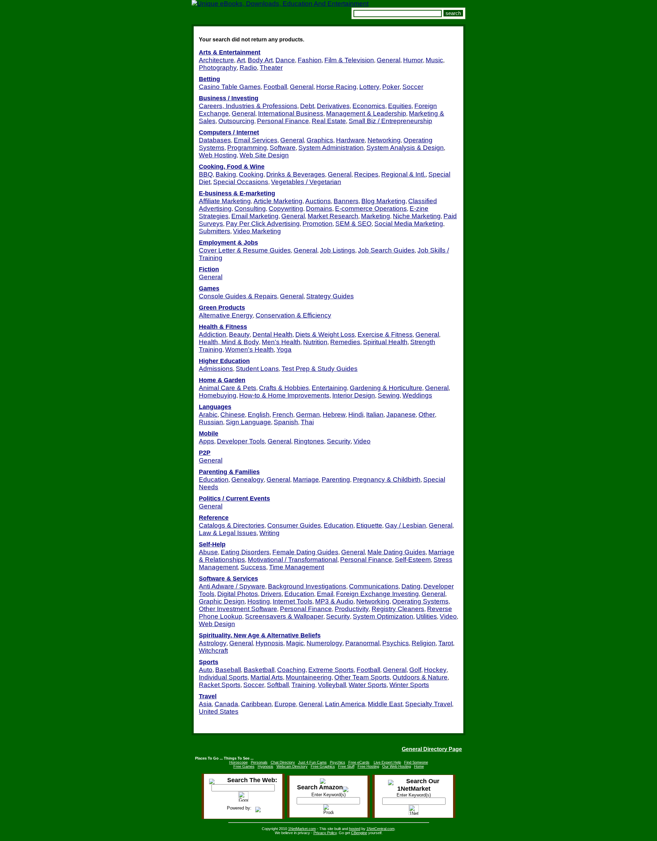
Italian (375, 414)
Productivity (352, 608)
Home (419, 766)
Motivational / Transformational (292, 559)
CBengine (359, 833)
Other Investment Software (238, 608)
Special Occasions (240, 181)
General (388, 60)
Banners (346, 201)
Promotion (317, 223)
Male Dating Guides (397, 552)
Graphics (320, 140)
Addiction (212, 334)
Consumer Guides (294, 525)
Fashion (310, 60)
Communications (374, 586)
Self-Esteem (413, 559)
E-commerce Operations (371, 208)
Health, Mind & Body (229, 342)
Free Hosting (368, 766)
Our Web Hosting (396, 766)
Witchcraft (213, 650)
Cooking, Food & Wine (232, 166)
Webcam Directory (292, 766)
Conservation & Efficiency (293, 315)
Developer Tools (241, 441)
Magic (295, 643)
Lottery (369, 86)
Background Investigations (307, 586)
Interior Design (353, 395)
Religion (424, 643)
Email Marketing (255, 216)
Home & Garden (222, 380)
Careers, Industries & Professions (248, 105)
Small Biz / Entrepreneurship (390, 121)
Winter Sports (409, 684)
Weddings (417, 395)
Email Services (256, 140)
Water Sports (368, 684)
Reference (214, 517)
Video (362, 441)
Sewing (389, 395)
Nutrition (315, 342)
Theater (271, 67)
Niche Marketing (417, 216)
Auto (205, 669)
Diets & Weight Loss (325, 334)
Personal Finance (283, 121)
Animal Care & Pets (227, 387)
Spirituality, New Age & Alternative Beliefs (260, 635)
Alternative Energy (226, 315)
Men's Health (281, 342)
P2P (204, 452)
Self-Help (212, 544)
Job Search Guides (386, 250)
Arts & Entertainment (229, 52)
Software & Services (228, 578)
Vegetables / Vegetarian (306, 181)
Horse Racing (336, 86)
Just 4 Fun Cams (312, 762)
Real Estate (329, 121)
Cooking (251, 174)
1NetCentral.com (380, 829)
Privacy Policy (325, 833)
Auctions (318, 201)
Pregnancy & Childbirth (387, 479)
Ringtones (309, 441)
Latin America (345, 704)
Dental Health (273, 334)
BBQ (206, 174)
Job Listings (337, 250)
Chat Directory (283, 762)
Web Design (217, 623)
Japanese (401, 414)
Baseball (228, 669)
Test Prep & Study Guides (320, 368)
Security (339, 441)
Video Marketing (257, 231)
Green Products (222, 307)
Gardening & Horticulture (386, 387)
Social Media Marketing (408, 223)
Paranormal (362, 643)
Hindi (355, 414)
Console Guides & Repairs (238, 296)
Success (253, 567)
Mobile (208, 433)
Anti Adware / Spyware (232, 586)
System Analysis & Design (405, 147)
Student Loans (257, 368)
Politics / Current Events (234, 498)
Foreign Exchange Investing (377, 593)
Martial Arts (266, 677)
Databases (215, 140)
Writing (269, 532)
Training (303, 684)
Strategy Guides (330, 296)
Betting (209, 79)
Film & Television (349, 60)
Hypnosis (269, 643)
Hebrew (334, 414)
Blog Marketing (383, 201)
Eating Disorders (245, 552)
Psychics (395, 643)
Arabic (208, 414)
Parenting (336, 479)
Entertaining (329, 387)
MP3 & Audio (334, 601)
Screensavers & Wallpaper (284, 616)
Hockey (435, 669)
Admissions (216, 368)
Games (209, 288)
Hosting (258, 601)
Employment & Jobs (228, 242)
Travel (208, 696)
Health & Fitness (223, 326)
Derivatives (333, 105)
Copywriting (286, 208)
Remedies (345, 342)
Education (214, 479)
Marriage (306, 479)
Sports (208, 662)
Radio (248, 67)
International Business (290, 113)
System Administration (331, 147)
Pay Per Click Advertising (263, 223)
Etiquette (369, 525)
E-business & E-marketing (237, 193)
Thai (307, 422)
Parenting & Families (229, 471)
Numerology (325, 643)
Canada (226, 704)
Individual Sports (223, 677)
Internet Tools (292, 601)
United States (219, 711)
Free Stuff (346, 766)
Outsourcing (236, 121)
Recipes (366, 174)
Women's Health (249, 349)
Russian (211, 422)
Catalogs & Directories (232, 525)
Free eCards (359, 762)
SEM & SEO (353, 223)
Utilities (426, 616)
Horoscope (238, 762)
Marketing (375, 216)
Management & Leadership (366, 113)
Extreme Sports (331, 669)
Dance (285, 60)
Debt (307, 105)
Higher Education (224, 361)
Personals (259, 762)
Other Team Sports (362, 677)
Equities (400, 105)
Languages (215, 406)
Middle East (385, 704)
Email (325, 593)
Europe (285, 704)
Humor (413, 60)
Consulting (250, 208)
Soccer (412, 86)
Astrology (213, 643)
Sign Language (248, 422)
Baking (226, 174)
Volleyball (332, 684)
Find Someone (416, 762)
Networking (384, 140)
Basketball (259, 669)
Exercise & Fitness (385, 334)
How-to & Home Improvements (284, 395)
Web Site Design (264, 155)
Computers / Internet (229, 132)
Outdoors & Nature (420, 677)
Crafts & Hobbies (284, 387)
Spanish (286, 422)
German (308, 414)
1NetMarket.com (302, 829)
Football (275, 86)
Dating (411, 586)
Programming (247, 147)
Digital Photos (237, 593)
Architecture (216, 60)
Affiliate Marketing (225, 201)
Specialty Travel (428, 704)
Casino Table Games (230, 86)
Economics (368, 105)
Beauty (239, 334)
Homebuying (217, 395)
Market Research (333, 216)
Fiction (209, 269)
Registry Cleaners (398, 608)
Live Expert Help (387, 762)
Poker (391, 86)
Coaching (291, 669)
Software (283, 147)
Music (434, 60)
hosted (354, 829)
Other (426, 414)
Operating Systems (420, 601)
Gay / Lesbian (405, 525)
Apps (206, 441)
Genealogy (247, 479)
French (282, 414)
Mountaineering (309, 677)
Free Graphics (323, 766)
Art (241, 60)
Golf (415, 669)
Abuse (208, 552)
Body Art (260, 60)
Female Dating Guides (305, 552)
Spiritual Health (385, 342)
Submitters (214, 231)
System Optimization (383, 616)
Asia (205, 704)
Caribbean (256, 704)
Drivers (271, 593)
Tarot (445, 643)
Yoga (284, 349)
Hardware (350, 140)
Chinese (232, 414)
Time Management (296, 567)
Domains (319, 208)
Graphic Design (222, 601)
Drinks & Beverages (295, 174)
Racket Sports (220, 684)
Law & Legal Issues (228, 532)
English (259, 414)
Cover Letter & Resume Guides (245, 250)
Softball (278, 684)
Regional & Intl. (403, 174)
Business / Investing (228, 98)
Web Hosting (218, 155)
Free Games (244, 766)
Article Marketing (278, 201)
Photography (218, 67)
